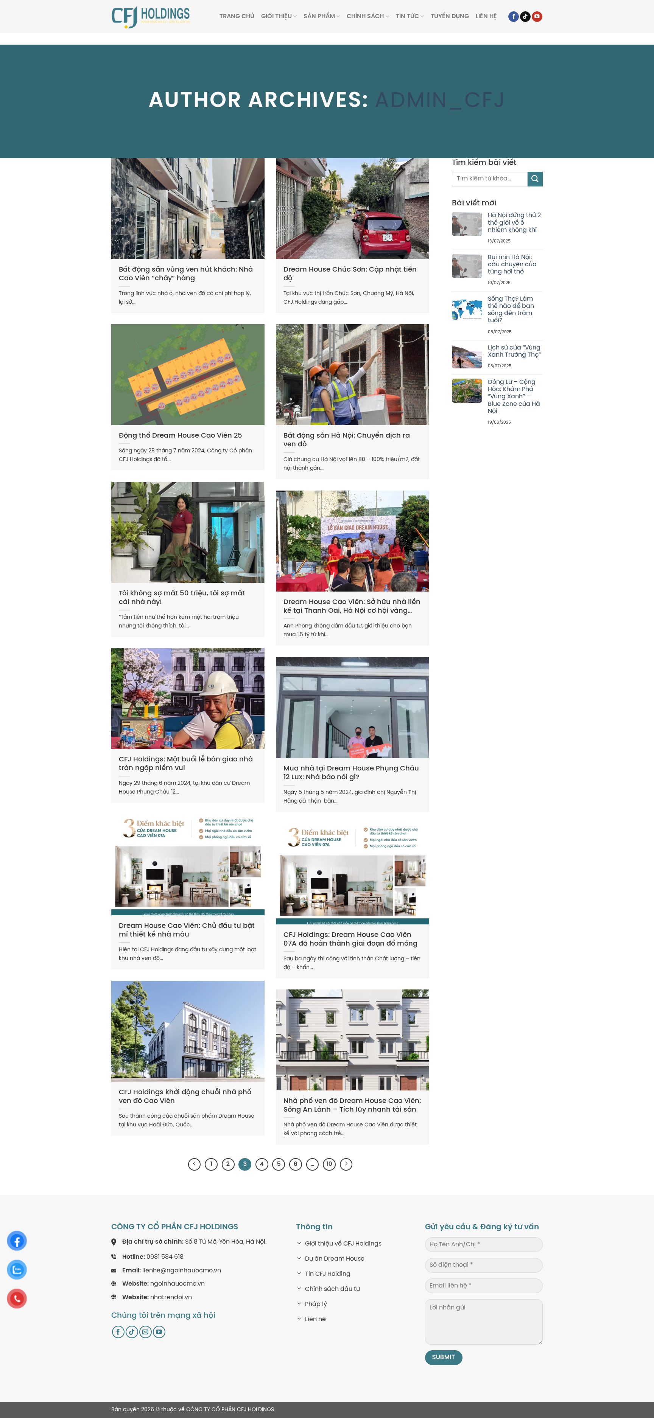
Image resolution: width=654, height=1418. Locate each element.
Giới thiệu (276, 16)
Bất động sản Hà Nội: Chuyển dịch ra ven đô (346, 440)
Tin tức (407, 16)
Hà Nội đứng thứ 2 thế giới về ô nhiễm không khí (514, 222)
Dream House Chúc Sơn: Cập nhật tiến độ (350, 274)
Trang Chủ (237, 16)
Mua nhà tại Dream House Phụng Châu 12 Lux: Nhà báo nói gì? (351, 773)
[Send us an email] (145, 1332)
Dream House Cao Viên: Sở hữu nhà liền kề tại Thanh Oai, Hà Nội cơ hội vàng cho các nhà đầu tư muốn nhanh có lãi (351, 607)
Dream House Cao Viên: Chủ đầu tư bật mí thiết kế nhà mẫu (187, 930)
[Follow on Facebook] (513, 16)
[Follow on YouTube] (537, 16)
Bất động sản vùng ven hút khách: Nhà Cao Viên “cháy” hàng (186, 274)
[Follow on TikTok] (525, 16)
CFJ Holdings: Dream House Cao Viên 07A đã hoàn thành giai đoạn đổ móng (350, 939)
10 (329, 1164)
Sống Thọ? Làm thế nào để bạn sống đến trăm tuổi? (511, 310)
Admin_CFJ (440, 101)
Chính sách (365, 16)
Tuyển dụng (450, 16)
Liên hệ (486, 16)
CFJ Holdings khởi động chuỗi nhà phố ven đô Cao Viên (185, 1097)
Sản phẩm (319, 16)
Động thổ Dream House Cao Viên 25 (180, 436)
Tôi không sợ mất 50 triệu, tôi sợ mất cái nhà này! (182, 598)
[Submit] (535, 179)
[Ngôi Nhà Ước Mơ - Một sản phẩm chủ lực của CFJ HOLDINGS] (151, 17)
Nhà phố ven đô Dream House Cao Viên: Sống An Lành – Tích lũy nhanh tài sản (352, 1106)
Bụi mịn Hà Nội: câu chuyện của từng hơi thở (512, 264)
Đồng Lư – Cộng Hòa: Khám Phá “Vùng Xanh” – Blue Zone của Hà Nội (514, 397)
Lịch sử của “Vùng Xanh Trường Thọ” (514, 351)
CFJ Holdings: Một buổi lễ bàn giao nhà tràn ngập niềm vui (186, 764)
